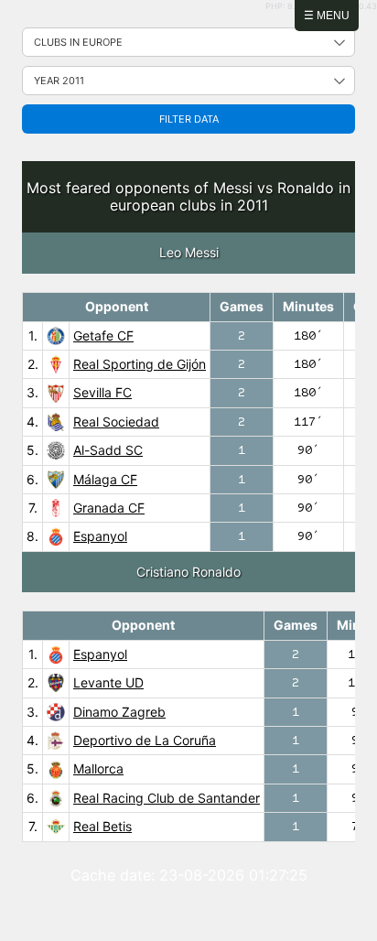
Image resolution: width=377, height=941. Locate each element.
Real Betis (102, 826)
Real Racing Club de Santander (166, 798)
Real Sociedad (116, 421)
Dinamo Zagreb (119, 711)
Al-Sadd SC (108, 450)
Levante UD (108, 682)
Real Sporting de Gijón (139, 364)
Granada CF (109, 507)
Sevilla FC (102, 392)
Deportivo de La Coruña (144, 740)
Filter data (189, 119)
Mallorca (98, 768)
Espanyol (100, 536)
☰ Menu (327, 15)
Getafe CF (103, 335)
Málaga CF (105, 479)
